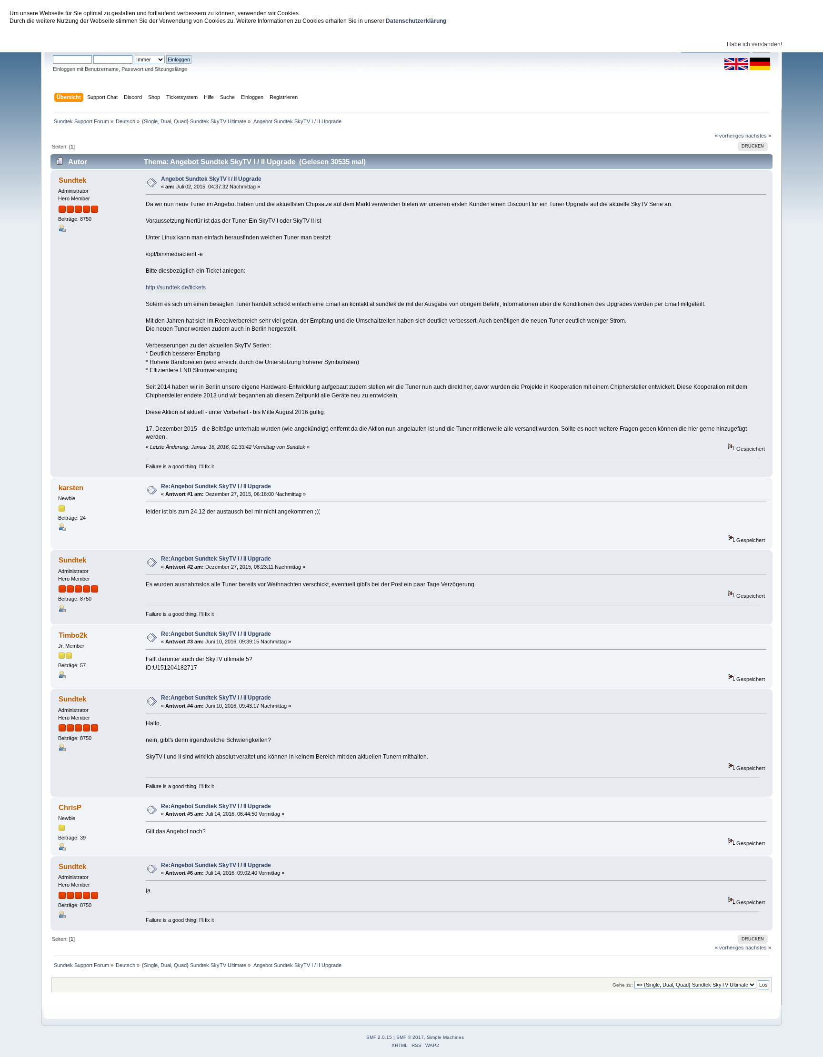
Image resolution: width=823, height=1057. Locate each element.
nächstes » (758, 135)
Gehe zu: (622, 985)
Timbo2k (73, 635)
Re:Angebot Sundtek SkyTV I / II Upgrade (216, 486)
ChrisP (70, 807)
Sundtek (72, 180)
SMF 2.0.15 (379, 1037)
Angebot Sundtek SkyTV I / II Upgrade (211, 179)
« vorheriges (729, 135)
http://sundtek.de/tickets (176, 287)
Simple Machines (445, 1037)
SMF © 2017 (410, 1037)
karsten (71, 488)
